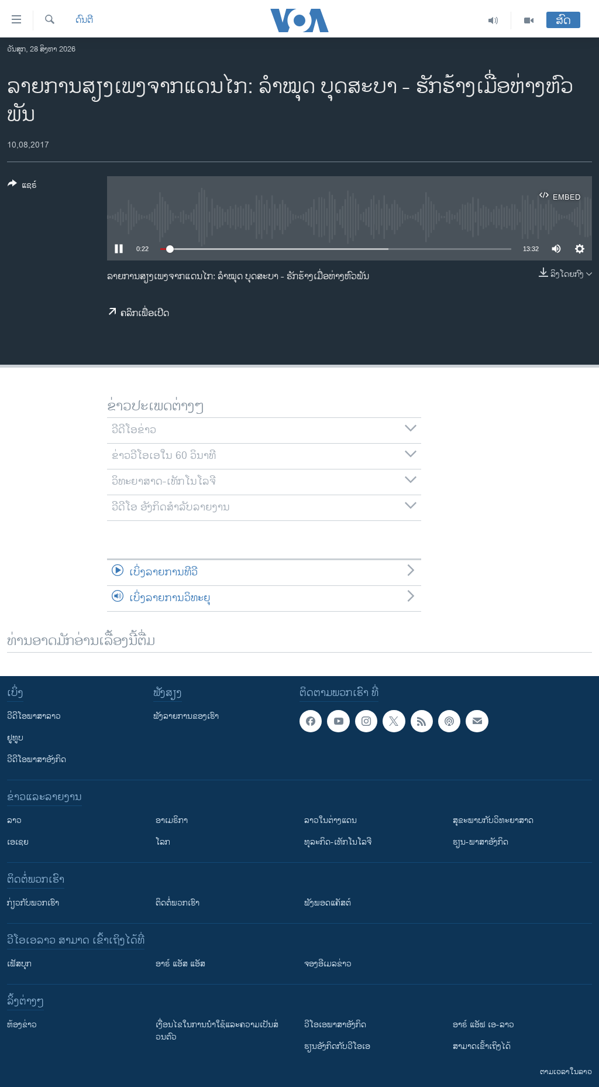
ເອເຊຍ (18, 842)
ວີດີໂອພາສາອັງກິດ (36, 759)
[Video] (528, 20)
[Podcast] (449, 721)
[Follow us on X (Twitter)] (394, 721)
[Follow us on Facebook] (311, 721)
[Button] (22, 187)
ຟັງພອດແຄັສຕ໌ (327, 903)
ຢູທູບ (15, 738)
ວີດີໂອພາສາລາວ (34, 716)
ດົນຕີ (84, 20)
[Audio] (493, 20)
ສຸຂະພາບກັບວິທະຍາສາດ (493, 820)
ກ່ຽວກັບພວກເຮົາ (33, 903)
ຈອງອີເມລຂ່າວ (328, 964)
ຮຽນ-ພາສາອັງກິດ (480, 842)
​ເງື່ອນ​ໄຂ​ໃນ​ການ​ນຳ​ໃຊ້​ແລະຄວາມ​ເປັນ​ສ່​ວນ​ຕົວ (217, 1031)
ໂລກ (163, 842)
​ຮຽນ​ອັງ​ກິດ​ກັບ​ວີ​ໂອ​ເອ (337, 1046)
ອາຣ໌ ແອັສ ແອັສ (180, 964)
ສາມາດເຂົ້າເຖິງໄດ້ (482, 1046)
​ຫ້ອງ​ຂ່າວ (22, 1025)
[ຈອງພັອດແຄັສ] (477, 721)
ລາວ (14, 820)
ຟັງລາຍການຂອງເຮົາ (186, 716)
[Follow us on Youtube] (338, 721)
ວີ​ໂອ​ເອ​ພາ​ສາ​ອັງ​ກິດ (335, 1025)
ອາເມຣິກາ (172, 820)
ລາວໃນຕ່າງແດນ (330, 820)
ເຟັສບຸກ (19, 964)
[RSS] (422, 721)
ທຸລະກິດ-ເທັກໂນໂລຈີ (337, 842)
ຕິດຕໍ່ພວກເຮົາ (177, 903)
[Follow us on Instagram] (366, 721)
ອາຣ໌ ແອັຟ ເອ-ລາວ (483, 1025)
